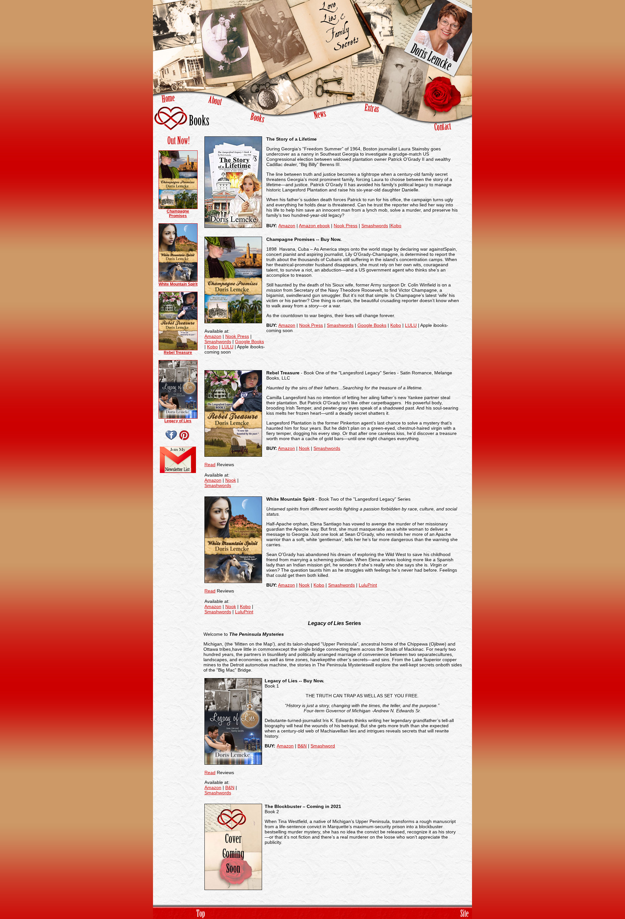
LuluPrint (244, 611)
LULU (227, 346)
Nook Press (345, 225)
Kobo (396, 225)
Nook (230, 480)
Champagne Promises (178, 213)
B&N (229, 787)
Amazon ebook (314, 225)
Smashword (323, 745)
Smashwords (374, 225)
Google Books (249, 341)
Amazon (286, 225)
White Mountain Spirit (178, 284)
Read (209, 464)
